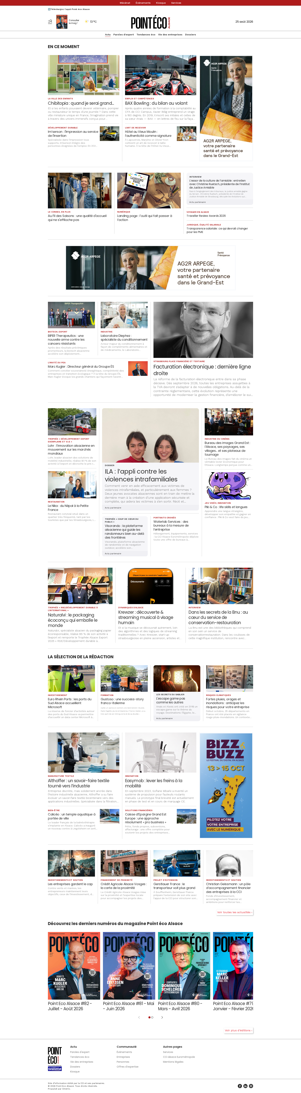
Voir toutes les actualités (233, 912)
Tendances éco (146, 34)
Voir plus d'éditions (237, 1030)
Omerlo (66, 1089)
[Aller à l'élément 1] (149, 1017)
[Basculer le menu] (50, 22)
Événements (143, 2)
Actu (108, 34)
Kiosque (161, 2)
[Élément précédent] (139, 1017)
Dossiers (190, 34)
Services (176, 2)
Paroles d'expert (123, 34)
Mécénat (125, 2)
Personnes (123, 1062)
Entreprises (123, 1057)
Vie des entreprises (170, 34)
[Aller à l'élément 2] (152, 1017)
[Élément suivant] (162, 1017)
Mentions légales (173, 1062)
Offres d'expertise (127, 1066)
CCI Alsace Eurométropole (179, 1057)
